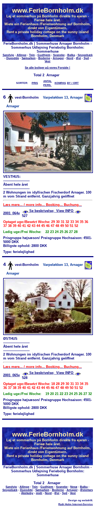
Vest (47, 61)
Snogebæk (85, 55)
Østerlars (86, 489)
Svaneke (59, 55)
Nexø (73, 486)
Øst (78, 58)
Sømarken (29, 58)
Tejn (32, 55)
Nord (69, 58)
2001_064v (11, 213)
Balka (71, 55)
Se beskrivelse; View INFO (51, 211)
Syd (86, 58)
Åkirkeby (27, 493)
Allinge (21, 55)
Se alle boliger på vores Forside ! (47, 67)
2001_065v (11, 375)
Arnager (58, 58)
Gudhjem (43, 55)
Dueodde (12, 58)
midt (39, 493)
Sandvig (8, 55)
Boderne (44, 58)
